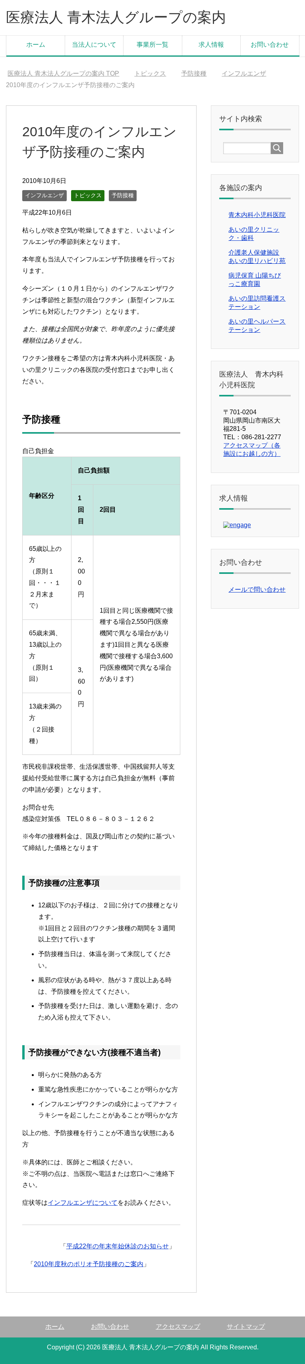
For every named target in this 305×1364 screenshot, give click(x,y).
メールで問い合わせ (257, 589)
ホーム (35, 44)
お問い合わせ (270, 44)
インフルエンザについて (83, 1202)
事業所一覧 (152, 44)
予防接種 (123, 195)
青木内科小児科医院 (257, 214)
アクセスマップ (178, 1326)
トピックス (88, 195)
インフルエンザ (44, 195)
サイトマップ (246, 1326)
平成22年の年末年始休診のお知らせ (117, 1246)
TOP (63, 73)
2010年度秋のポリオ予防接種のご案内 (88, 1264)
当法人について (94, 44)
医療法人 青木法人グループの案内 (116, 17)
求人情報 (211, 44)
